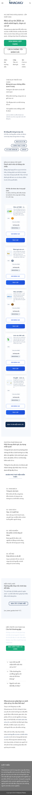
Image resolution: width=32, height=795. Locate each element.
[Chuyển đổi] (7, 662)
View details (14, 228)
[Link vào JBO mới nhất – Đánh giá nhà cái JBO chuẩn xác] (9, 339)
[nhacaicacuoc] (16, 3)
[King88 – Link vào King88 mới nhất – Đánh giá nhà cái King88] (9, 382)
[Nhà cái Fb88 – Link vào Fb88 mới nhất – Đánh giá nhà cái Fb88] (9, 211)
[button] (2, 3)
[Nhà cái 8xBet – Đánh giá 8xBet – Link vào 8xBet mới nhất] (9, 296)
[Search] (30, 3)
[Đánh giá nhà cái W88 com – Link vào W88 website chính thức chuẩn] (9, 253)
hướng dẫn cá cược (14, 734)
